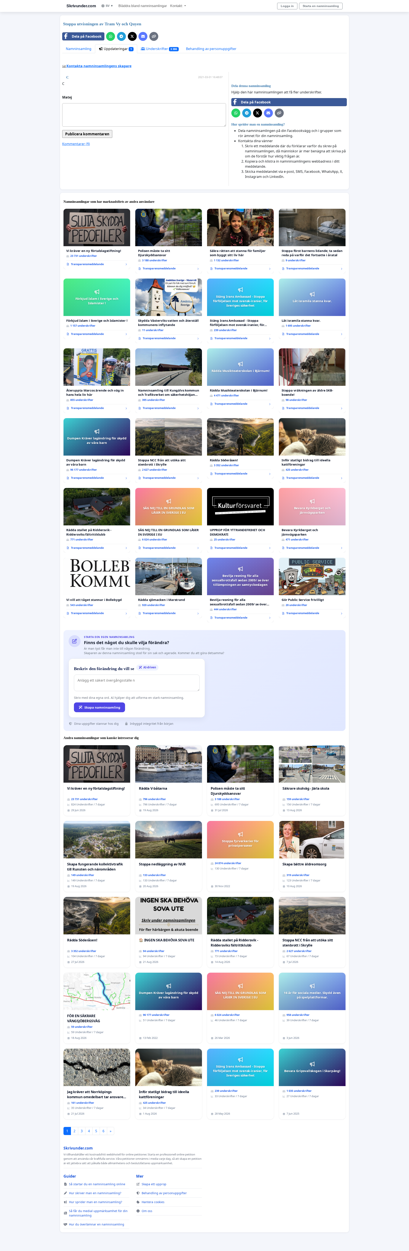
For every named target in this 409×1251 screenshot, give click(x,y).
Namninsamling (78, 48)
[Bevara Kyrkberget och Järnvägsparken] (312, 520)
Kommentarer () (76, 144)
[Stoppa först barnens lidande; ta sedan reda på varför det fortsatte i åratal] (312, 241)
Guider (69, 1176)
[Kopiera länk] (153, 36)
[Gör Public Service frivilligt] (312, 588)
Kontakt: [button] (176, 6)
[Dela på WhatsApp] (110, 36)
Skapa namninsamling (102, 707)
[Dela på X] (132, 36)
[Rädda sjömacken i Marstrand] (168, 588)
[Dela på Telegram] (121, 36)
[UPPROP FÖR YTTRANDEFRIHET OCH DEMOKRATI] (240, 520)
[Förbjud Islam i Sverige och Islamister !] (96, 309)
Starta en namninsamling (321, 6)
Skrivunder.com (81, 6)
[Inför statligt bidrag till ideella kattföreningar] (312, 450)
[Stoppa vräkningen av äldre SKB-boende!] (312, 380)
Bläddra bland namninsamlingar (142, 6)
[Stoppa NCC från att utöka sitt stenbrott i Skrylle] (168, 450)
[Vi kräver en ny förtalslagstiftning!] (96, 239)
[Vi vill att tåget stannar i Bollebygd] (96, 588)
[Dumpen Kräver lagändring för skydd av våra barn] (96, 450)
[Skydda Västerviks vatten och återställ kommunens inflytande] (168, 311)
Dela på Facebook (87, 36)
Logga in (287, 6)
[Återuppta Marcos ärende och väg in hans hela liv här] (96, 380)
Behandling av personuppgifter (211, 48)
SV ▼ (109, 5)
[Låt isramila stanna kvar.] (312, 309)
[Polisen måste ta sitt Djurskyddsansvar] (168, 241)
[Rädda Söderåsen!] (240, 448)
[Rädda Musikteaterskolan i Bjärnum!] (240, 378)
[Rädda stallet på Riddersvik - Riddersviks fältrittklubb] (96, 520)
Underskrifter (161, 48)
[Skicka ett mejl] (142, 36)
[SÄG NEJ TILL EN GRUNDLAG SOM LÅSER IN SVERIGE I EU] (168, 520)
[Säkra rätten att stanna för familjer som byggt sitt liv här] (240, 241)
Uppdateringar (117, 48)
